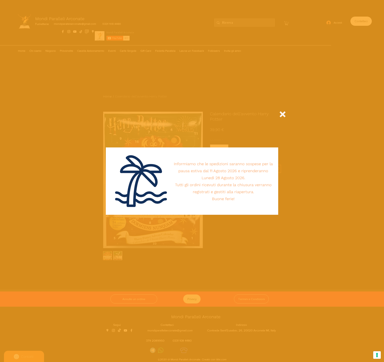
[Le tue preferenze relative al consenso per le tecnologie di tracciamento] (377, 355)
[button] (283, 114)
